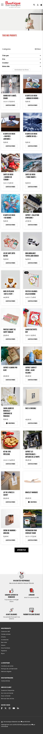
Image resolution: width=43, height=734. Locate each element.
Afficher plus (21, 550)
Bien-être (4, 642)
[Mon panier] (41, 4)
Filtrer (38, 49)
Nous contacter (5, 696)
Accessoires (4, 639)
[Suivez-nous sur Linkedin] (18, 708)
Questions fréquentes (7, 690)
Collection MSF (5, 631)
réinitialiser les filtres (21, 70)
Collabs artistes (5, 634)
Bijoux (3, 653)
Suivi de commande (7, 693)
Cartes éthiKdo (5, 681)
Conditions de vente (7, 666)
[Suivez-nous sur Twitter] (6, 708)
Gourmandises (5, 648)
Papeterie (4, 650)
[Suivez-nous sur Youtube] (14, 708)
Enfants (3, 637)
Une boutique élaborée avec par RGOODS (16, 721)
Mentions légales (6, 671)
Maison (3, 645)
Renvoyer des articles (7, 698)
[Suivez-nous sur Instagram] (9, 708)
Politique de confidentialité (9, 668)
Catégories (6, 49)
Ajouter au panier (10, 105)
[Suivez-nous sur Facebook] (1, 708)
